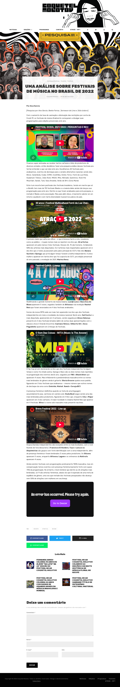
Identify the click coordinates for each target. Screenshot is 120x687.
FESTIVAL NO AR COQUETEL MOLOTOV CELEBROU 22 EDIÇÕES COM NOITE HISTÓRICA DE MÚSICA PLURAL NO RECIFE (82, 566)
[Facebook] (88, 29)
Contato (59, 29)
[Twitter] (96, 29)
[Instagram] (104, 29)
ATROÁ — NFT (75, 29)
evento (36, 528)
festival (45, 528)
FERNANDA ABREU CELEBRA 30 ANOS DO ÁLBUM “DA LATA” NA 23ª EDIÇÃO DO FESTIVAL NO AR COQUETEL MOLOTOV (46, 565)
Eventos (63, 81)
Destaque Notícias (53, 81)
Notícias (83, 679)
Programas (44, 29)
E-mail (29, 650)
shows (54, 528)
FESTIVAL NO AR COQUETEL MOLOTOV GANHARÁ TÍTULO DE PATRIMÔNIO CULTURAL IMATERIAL (82, 582)
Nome (28, 639)
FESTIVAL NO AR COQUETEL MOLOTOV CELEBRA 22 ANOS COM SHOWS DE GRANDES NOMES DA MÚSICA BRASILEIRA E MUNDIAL (47, 584)
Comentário (30, 612)
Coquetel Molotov (52, 96)
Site (63, 650)
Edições (27, 29)
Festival (70, 81)
